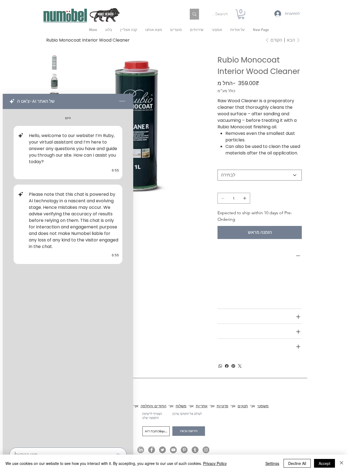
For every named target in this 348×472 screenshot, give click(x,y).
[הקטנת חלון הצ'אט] (122, 101)
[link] (241, 14)
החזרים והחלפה (153, 406)
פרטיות (222, 406)
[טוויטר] (240, 366)
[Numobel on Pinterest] (184, 449)
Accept (324, 463)
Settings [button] (272, 463)
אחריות (201, 406)
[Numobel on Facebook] (151, 449)
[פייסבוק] (226, 366)
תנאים (243, 406)
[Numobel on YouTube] (173, 449)
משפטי (263, 406)
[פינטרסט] (233, 366)
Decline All (297, 463)
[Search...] (194, 14)
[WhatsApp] (220, 366)
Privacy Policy (215, 463)
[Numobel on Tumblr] (195, 449)
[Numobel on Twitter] (162, 449)
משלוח (181, 406)
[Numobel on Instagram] (206, 449)
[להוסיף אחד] (244, 198)
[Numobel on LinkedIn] (140, 449)
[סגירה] (341, 463)
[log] (68, 276)
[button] (237, 29)
